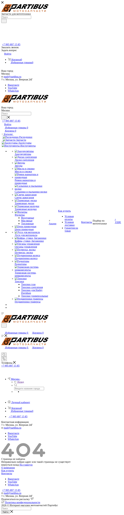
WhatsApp (13, 90)
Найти (5, 512)
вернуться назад (10, 464)
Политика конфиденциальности (22, 502)
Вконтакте (13, 85)
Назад (20, 382)
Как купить (7, 470)
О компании (8, 467)
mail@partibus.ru (12, 76)
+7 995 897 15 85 (11, 44)
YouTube (12, 88)
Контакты (6, 473)
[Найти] (4, 21)
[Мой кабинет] (2, 329)
